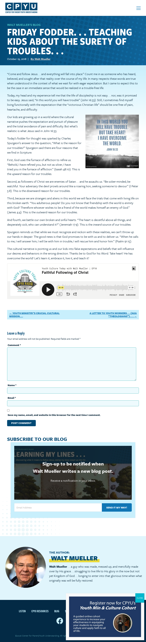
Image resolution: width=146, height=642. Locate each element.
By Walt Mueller (40, 59)
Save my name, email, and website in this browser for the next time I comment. (54, 415)
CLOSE (140, 597)
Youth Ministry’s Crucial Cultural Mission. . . (34, 314)
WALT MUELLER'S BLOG (24, 24)
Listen (22, 611)
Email (12, 398)
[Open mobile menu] (138, 8)
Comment (14, 345)
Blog (56, 611)
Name (12, 385)
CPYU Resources (40, 611)
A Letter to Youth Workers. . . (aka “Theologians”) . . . (113, 314)
